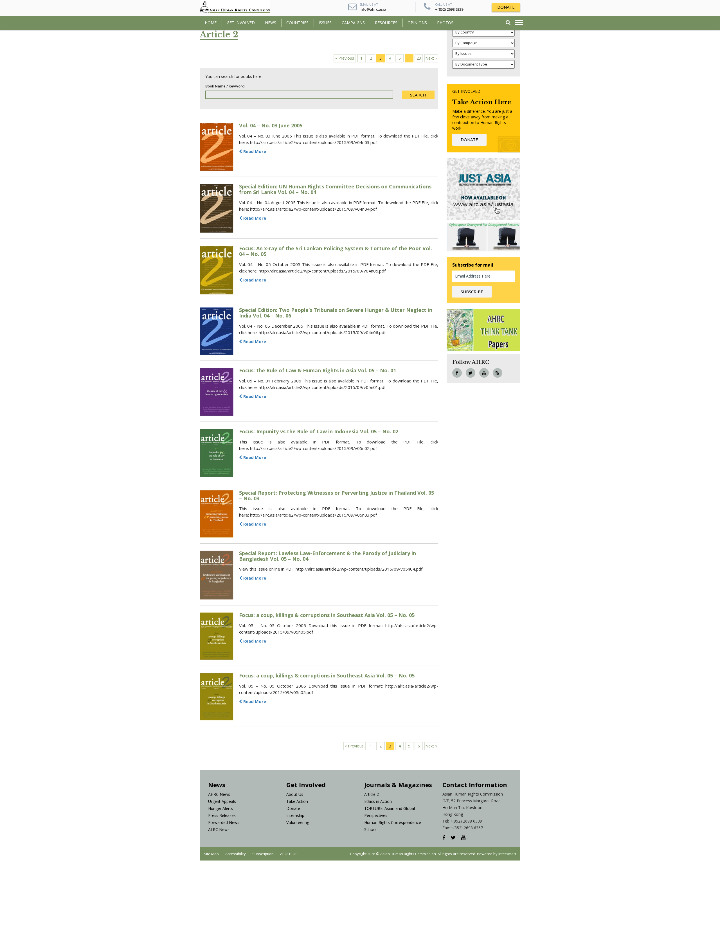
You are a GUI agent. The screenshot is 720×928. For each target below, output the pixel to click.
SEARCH (418, 95)
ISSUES (325, 22)
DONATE (506, 7)
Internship (295, 815)
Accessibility (235, 853)
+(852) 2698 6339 (449, 9)
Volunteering (297, 822)
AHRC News (219, 794)
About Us (294, 794)
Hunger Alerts (220, 808)
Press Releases (222, 815)
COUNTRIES (297, 22)
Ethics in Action (378, 801)
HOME (211, 22)
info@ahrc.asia (372, 9)
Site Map (211, 853)
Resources (386, 22)
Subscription (263, 853)
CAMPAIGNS (353, 22)
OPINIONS (417, 22)
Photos (445, 22)
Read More (254, 151)
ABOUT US (289, 853)
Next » (431, 58)
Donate (293, 808)
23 (419, 58)
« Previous (344, 58)
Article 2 (371, 794)
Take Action (297, 801)
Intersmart (507, 853)
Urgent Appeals (222, 801)
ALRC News (219, 829)
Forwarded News (223, 822)
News (270, 22)
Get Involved (241, 22)
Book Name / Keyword (225, 86)
